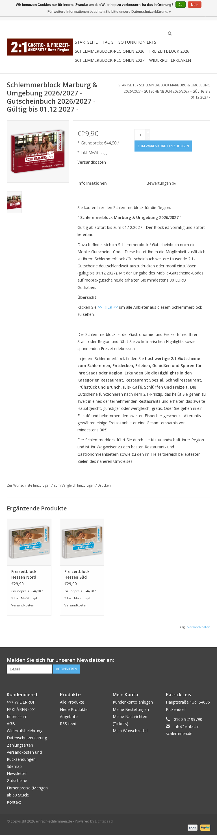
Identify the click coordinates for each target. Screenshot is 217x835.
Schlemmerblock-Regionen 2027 (109, 60)
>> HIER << (108, 307)
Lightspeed (104, 821)
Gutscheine (17, 780)
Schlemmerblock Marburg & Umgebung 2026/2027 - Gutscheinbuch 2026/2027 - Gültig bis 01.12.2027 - (167, 91)
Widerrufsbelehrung (24, 730)
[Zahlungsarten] (192, 827)
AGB (11, 723)
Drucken (104, 485)
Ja (181, 5)
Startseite (86, 42)
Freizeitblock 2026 (169, 51)
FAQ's (108, 42)
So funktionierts (137, 42)
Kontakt (14, 802)
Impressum (17, 716)
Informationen (92, 183)
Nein (194, 5)
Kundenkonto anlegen (133, 702)
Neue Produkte (74, 709)
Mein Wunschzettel (130, 730)
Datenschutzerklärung (27, 737)
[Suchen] (168, 34)
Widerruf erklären (170, 60)
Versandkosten (91, 162)
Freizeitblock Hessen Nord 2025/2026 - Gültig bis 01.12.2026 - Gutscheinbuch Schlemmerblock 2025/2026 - (27, 574)
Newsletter (17, 773)
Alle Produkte (72, 702)
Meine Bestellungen (131, 709)
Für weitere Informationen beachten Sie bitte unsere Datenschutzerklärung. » (109, 12)
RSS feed (68, 723)
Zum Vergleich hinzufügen (74, 485)
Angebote (69, 716)
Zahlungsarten (20, 745)
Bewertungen (160, 183)
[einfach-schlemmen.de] (40, 47)
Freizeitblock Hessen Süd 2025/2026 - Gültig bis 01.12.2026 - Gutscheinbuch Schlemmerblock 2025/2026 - (80, 574)
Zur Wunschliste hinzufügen (29, 485)
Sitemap (14, 766)
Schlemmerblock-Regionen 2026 (109, 51)
